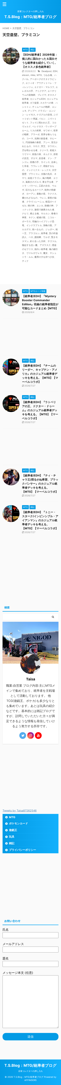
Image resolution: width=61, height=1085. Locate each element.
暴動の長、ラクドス (46, 193)
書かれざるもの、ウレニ (34, 197)
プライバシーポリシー (22, 849)
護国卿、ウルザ (42, 237)
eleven (25, 75)
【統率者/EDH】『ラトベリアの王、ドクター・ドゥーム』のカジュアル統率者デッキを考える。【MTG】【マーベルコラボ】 (40, 410)
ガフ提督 (34, 102)
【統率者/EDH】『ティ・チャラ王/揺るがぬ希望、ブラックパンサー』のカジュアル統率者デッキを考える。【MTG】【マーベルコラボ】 (40, 483)
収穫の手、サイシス (40, 162)
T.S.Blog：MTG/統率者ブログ (30, 17)
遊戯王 (13, 830)
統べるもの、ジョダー (43, 229)
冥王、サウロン (48, 146)
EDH (55, 71)
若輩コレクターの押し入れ (30, 1071)
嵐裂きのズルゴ (33, 181)
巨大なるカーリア (34, 189)
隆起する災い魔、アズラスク (36, 245)
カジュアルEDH (38, 99)
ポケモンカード (18, 823)
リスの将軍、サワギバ (41, 130)
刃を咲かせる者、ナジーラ (35, 150)
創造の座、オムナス (42, 154)
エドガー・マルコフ (44, 87)
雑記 (11, 843)
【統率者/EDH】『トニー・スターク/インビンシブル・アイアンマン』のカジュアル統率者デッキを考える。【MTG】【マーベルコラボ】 (40, 520)
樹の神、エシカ (35, 205)
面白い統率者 (41, 249)
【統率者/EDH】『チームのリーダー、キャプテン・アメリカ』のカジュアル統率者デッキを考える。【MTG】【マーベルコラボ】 (40, 373)
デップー (32, 110)
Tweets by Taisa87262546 (20, 810)
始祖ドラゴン (34, 178)
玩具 (11, 836)
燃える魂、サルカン (40, 213)
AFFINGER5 (30, 1080)
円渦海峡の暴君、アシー (38, 142)
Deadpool (47, 71)
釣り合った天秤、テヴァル (43, 241)
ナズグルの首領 (44, 114)
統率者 (44, 233)
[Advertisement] (30, 337)
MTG (39, 75)
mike (32, 75)
